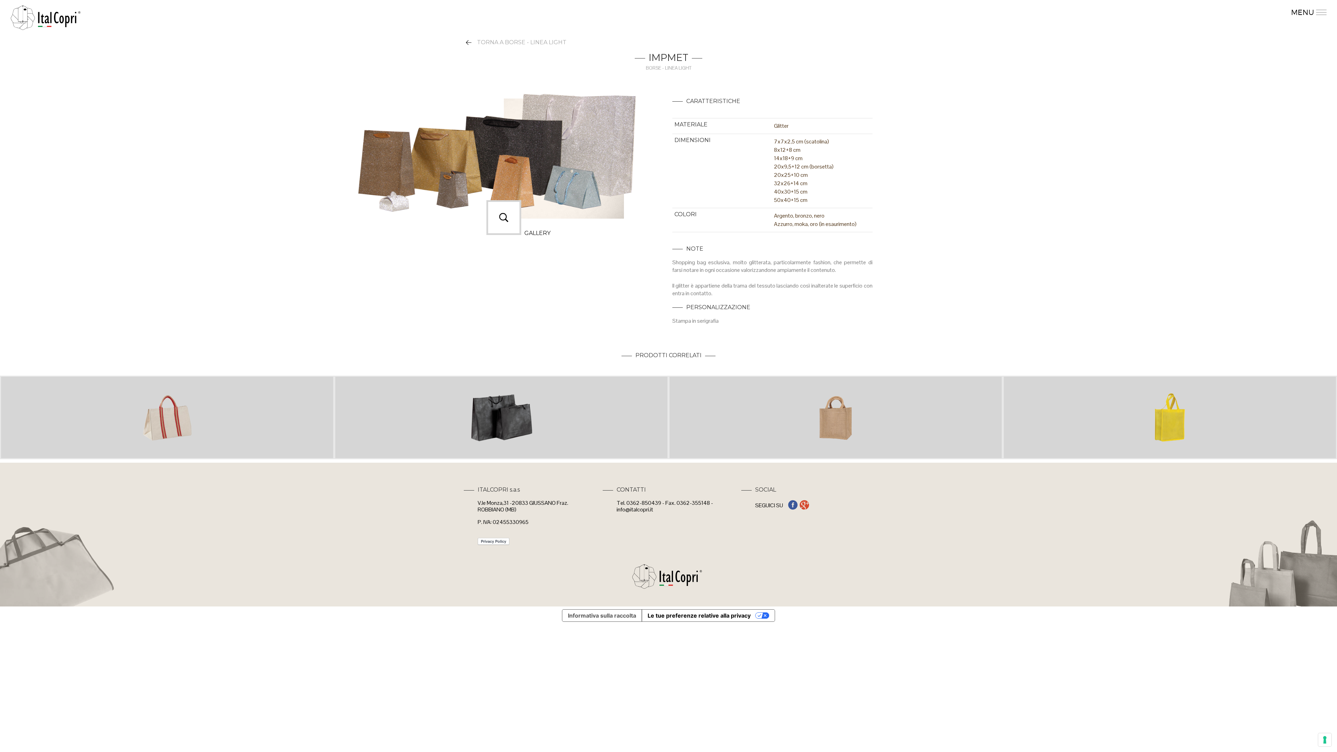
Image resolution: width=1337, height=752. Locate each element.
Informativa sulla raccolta (602, 615)
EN (1269, 13)
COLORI (685, 214)
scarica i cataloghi (1033, 13)
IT (1254, 13)
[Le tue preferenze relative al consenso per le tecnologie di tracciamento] (1324, 739)
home (1229, 13)
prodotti (983, 13)
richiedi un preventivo (1100, 13)
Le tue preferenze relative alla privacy (699, 615)
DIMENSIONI (692, 140)
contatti (1155, 13)
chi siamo (1194, 13)
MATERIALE (690, 124)
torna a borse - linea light (521, 42)
